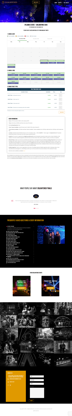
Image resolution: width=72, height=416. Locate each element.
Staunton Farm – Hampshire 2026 (50, 285)
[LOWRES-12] (45, 327)
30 (12, 65)
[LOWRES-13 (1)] (27, 327)
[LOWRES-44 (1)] (27, 353)
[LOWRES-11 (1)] (45, 340)
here (24, 150)
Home (56, 2)
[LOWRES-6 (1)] (9, 314)
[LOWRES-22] (27, 314)
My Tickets (66, 2)
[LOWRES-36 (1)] (45, 314)
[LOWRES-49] (63, 340)
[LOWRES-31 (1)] (9, 327)
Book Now (62, 112)
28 (53, 61)
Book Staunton (50, 288)
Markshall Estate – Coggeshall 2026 (21, 285)
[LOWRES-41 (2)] (63, 327)
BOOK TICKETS (36, 2)
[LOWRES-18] (45, 366)
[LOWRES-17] (9, 366)
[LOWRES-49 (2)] (27, 366)
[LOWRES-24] (9, 353)
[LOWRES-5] (63, 353)
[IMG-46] (45, 353)
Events (59, 2)
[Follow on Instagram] (10, 385)
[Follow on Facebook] (8, 385)
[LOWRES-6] (9, 340)
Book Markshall (22, 288)
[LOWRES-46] (63, 366)
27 (45, 61)
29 (61, 61)
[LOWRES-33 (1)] (27, 340)
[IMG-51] (63, 314)
